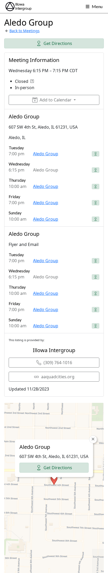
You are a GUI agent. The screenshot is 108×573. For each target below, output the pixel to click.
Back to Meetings (24, 30)
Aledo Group (45, 154)
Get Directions (58, 43)
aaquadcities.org (57, 377)
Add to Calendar (56, 100)
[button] (54, 480)
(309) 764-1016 (58, 362)
